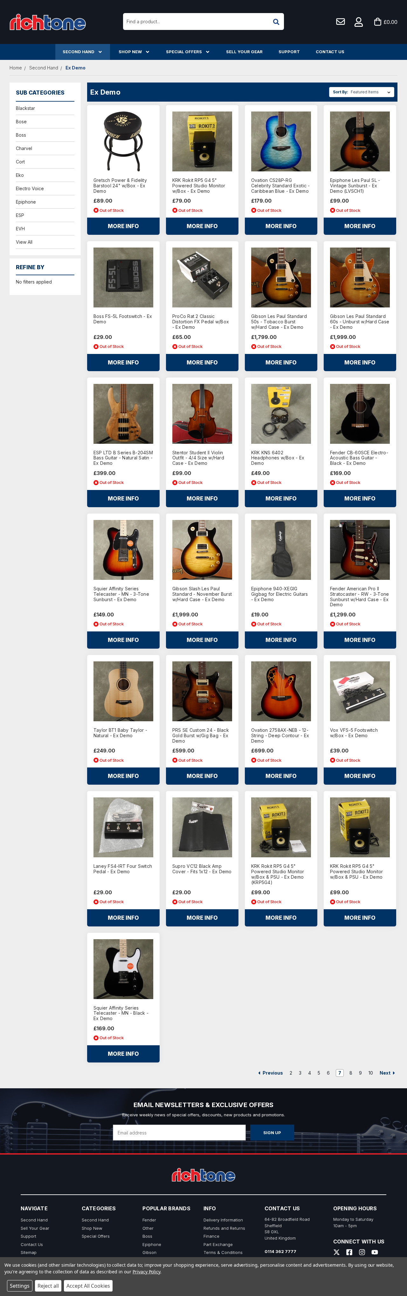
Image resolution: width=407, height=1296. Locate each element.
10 (371, 1073)
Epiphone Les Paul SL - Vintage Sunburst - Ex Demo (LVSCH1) (355, 186)
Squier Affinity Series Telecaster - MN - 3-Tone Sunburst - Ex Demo (121, 594)
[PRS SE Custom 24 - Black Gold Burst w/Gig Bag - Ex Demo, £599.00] (202, 691)
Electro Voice (30, 188)
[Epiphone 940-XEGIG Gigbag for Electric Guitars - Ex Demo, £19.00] (281, 550)
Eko (20, 175)
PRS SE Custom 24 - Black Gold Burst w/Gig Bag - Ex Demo (200, 736)
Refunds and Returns (224, 1228)
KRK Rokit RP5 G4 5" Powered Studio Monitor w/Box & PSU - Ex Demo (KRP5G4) (277, 874)
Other (148, 1228)
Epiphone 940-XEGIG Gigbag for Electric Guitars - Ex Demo (279, 594)
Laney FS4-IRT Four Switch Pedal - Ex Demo (122, 869)
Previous (272, 1073)
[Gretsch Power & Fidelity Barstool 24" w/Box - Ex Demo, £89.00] (123, 141)
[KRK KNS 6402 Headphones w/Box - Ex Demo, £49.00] (281, 414)
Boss (21, 135)
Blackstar (25, 108)
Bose (21, 121)
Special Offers (184, 51)
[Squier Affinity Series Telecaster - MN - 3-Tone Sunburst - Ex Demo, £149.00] (123, 550)
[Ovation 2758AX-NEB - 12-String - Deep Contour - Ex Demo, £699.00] (281, 691)
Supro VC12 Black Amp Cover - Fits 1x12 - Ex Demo (202, 869)
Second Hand (78, 51)
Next (385, 1073)
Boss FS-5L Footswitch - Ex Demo (122, 319)
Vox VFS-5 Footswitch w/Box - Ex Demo (354, 733)
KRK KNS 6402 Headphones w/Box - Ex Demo (277, 458)
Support (289, 51)
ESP (20, 215)
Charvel (24, 148)
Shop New (130, 51)
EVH (20, 228)
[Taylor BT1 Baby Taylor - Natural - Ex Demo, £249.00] (123, 691)
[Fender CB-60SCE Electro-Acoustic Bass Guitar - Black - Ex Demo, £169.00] (360, 414)
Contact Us (330, 51)
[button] (359, 22)
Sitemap (29, 1252)
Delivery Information (223, 1219)
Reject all (48, 1285)
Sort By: (340, 92)
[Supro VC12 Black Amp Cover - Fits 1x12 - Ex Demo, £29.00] (202, 827)
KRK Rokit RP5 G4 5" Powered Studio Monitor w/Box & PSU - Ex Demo (356, 872)
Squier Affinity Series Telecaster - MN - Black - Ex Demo (120, 1013)
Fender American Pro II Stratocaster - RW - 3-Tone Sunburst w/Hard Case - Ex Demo (359, 596)
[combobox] (203, 21)
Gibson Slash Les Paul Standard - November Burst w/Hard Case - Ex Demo (202, 594)
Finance (211, 1236)
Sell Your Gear (244, 51)
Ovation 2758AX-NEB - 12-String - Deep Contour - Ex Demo (280, 736)
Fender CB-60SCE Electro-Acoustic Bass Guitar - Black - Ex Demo (359, 458)
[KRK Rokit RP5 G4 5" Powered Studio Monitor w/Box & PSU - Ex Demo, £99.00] (360, 827)
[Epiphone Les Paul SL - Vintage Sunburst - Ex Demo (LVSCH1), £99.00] (360, 141)
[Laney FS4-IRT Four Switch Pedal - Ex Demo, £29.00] (123, 827)
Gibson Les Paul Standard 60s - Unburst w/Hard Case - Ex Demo (359, 322)
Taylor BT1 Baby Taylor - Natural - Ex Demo (120, 733)
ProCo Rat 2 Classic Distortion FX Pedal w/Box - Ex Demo (200, 322)
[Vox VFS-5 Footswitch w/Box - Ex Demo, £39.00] (360, 691)
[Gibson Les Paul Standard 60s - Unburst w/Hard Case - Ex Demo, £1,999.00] (360, 277)
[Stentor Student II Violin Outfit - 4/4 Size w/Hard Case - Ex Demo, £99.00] (202, 414)
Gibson (149, 1252)
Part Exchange (218, 1244)
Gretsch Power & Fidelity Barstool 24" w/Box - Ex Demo (120, 186)
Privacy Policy (146, 1272)
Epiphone (26, 202)
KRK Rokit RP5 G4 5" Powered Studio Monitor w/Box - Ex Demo (198, 186)
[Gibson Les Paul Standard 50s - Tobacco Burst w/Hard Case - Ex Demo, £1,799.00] (281, 277)
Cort (20, 161)
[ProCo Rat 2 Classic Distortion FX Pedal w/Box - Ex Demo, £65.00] (202, 277)
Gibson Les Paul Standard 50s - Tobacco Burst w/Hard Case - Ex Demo (279, 322)
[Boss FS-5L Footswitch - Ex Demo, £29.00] (123, 277)
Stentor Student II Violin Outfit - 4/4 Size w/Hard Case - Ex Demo (198, 458)
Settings (20, 1285)
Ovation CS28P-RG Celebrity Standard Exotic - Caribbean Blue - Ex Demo (280, 186)
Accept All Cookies (88, 1285)
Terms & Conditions (223, 1252)
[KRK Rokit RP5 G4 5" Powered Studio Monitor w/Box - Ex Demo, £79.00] (202, 141)
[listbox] (372, 92)
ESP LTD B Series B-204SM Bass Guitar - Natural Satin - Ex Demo (123, 458)
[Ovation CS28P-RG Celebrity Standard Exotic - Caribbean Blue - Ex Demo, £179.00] (281, 141)
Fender (149, 1219)
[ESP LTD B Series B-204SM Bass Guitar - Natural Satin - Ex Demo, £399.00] (123, 414)
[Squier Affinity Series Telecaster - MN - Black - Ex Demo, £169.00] (123, 969)
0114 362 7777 (280, 1251)
